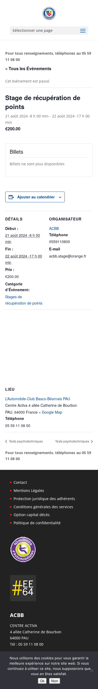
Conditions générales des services (43, 506)
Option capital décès (32, 514)
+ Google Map (50, 412)
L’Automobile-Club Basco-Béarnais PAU (37, 398)
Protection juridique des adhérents (44, 498)
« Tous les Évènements (28, 68)
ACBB (54, 228)
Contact (20, 482)
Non (54, 681)
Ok (42, 681)
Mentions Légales (29, 490)
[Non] (91, 670)
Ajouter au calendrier (36, 196)
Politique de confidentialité (37, 522)
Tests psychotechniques (25, 441)
